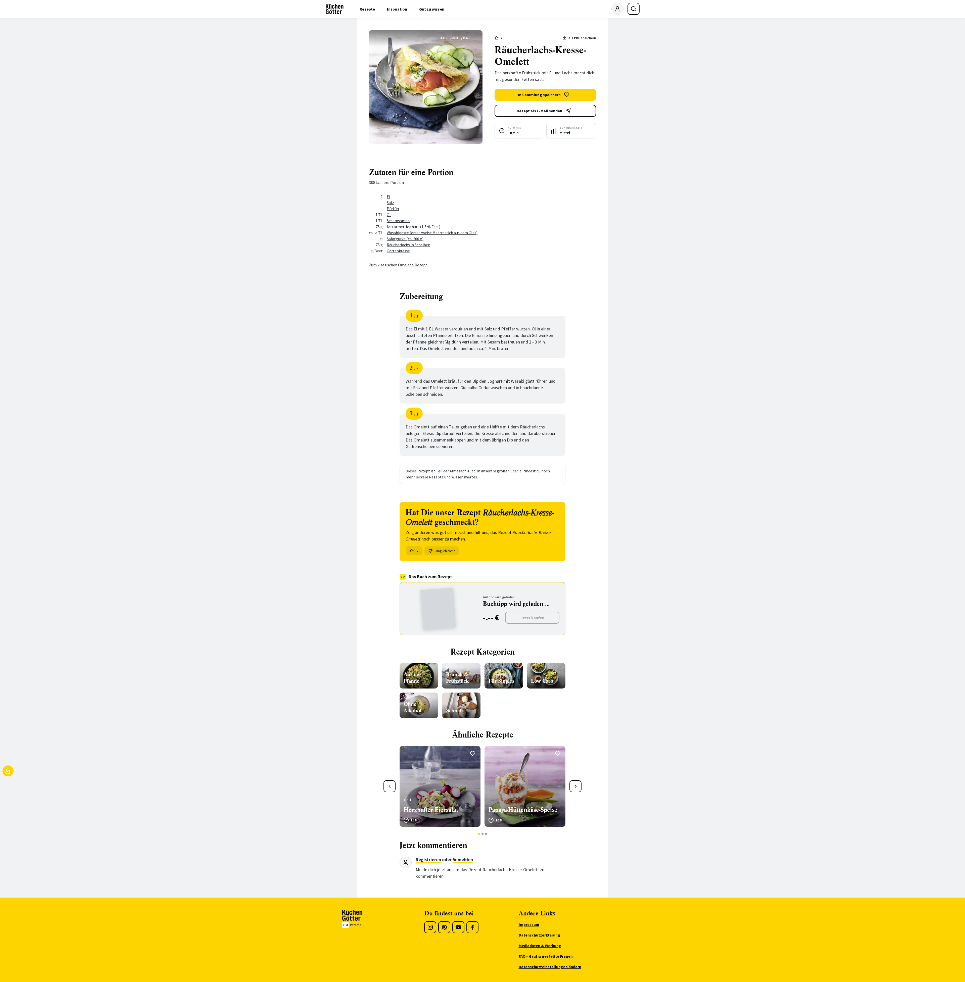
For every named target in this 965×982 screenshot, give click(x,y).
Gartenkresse (398, 250)
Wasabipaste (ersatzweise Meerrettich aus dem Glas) (432, 232)
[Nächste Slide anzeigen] (575, 786)
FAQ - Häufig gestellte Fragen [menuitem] (546, 956)
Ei (388, 196)
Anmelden (463, 859)
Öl (389, 214)
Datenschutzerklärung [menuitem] (539, 935)
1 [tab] (479, 834)
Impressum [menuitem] (529, 924)
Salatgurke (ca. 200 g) (405, 238)
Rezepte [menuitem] (367, 9)
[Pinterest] (444, 927)
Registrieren (428, 859)
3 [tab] (486, 834)
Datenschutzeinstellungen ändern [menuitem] (550, 966)
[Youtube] (458, 927)
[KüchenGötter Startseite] (335, 9)
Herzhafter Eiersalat (431, 810)
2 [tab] (483, 834)
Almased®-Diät (462, 470)
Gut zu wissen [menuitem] (431, 9)
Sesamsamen (398, 220)
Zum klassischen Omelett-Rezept (398, 264)
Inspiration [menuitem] (397, 9)
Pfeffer (393, 208)
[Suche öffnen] (634, 9)
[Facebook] (472, 927)
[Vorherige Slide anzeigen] (389, 786)
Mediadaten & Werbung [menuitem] (540, 945)
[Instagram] (430, 927)
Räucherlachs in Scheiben (408, 244)
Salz (390, 202)
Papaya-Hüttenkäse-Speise (523, 810)
